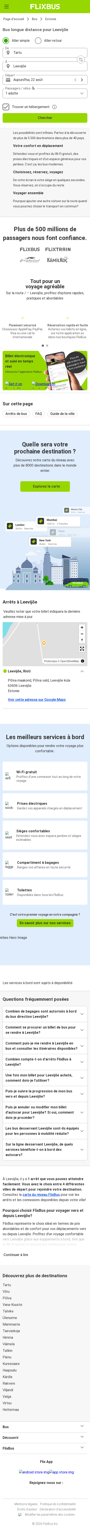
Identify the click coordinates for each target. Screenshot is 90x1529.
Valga (7, 1396)
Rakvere (9, 1383)
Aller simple (21, 40)
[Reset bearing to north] (82, 640)
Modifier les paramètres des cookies (50, 1514)
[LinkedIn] (47, 1493)
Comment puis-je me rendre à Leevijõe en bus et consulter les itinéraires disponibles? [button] (41, 1046)
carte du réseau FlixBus (41, 1195)
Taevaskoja (11, 1331)
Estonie (50, 19)
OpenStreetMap (69, 661)
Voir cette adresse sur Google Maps (37, 700)
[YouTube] (45, 1493)
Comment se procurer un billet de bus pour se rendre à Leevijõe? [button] (40, 1030)
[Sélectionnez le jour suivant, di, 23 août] (82, 79)
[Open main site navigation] (6, 6)
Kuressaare (11, 1364)
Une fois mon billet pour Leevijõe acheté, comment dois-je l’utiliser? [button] (38, 1078)
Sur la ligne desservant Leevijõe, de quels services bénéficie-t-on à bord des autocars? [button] (39, 1149)
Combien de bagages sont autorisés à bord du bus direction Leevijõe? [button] (40, 1014)
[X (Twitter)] (48, 1493)
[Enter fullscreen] (82, 649)
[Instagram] (44, 1493)
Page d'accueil (13, 19)
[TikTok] (49, 1493)
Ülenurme (10, 1318)
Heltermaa (11, 1410)
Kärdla (7, 1377)
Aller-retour (53, 40)
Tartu (7, 1285)
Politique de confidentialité (58, 1504)
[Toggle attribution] (82, 661)
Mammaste (11, 1324)
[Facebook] (43, 1493)
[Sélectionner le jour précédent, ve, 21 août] (75, 79)
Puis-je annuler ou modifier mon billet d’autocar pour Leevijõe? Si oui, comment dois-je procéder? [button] (39, 1112)
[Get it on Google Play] (34, 1472)
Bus (34, 19)
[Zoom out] (82, 634)
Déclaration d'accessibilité (58, 1509)
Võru (6, 1291)
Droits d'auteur (27, 1509)
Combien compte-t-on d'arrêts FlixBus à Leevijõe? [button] (38, 1062)
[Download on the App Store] (61, 1472)
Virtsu (7, 1403)
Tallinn (7, 1351)
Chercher (45, 118)
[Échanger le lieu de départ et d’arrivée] (81, 59)
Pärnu (7, 1357)
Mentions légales (26, 1504)
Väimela (9, 1344)
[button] (45, 52)
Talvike (8, 1311)
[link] (45, 509)
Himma (8, 1337)
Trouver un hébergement (31, 107)
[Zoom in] (82, 627)
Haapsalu (10, 1370)
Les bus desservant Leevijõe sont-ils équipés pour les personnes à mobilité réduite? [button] (42, 1131)
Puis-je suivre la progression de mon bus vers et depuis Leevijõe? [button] (38, 1094)
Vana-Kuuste (12, 1305)
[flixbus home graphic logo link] (45, 6)
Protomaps (50, 661)
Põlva (7, 1298)
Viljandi (8, 1390)
